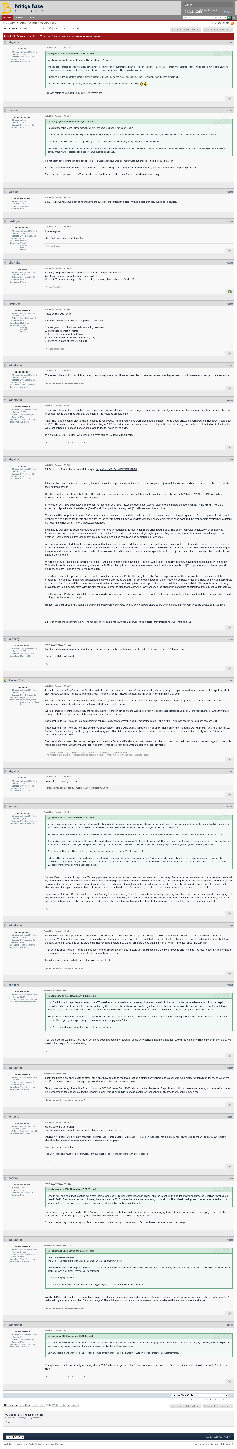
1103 (35, 28)
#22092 (230, 771)
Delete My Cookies (36, 1444)
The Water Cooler (48, 23)
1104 (42, 28)
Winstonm (15, 365)
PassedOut (16, 680)
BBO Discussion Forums (14, 23)
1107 (62, 28)
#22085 (230, 263)
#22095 (230, 985)
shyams (14, 42)
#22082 (230, 111)
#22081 (230, 42)
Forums (7, 17)
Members (19, 17)
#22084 (230, 221)
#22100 (230, 1325)
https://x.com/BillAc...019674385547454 (116, 469)
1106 (55, 28)
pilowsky (14, 262)
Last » (75, 28)
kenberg (14, 639)
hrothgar (14, 221)
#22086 (230, 304)
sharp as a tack (184, 622)
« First (23, 28)
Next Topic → (228, 1400)
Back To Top (9, 1444)
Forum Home (21, 1444)
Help (229, 12)
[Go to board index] (24, 8)
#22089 (230, 460)
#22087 (230, 366)
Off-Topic (32, 23)
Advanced (234, 17)
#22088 (230, 400)
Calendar (31, 17)
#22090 (230, 639)
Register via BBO (195, 12)
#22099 (230, 1240)
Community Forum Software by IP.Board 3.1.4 (213, 1444)
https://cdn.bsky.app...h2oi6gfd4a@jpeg (65, 238)
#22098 (230, 1178)
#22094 (230, 926)
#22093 (230, 807)
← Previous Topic (196, 1400)
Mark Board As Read (54, 1444)
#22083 (230, 192)
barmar (13, 110)
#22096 (230, 1068)
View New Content (220, 23)
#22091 (230, 681)
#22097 (230, 1117)
